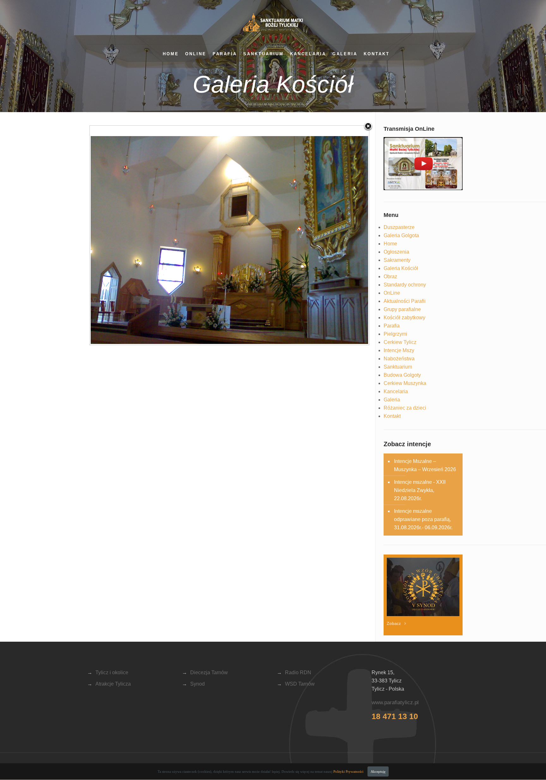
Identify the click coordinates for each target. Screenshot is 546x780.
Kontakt (377, 53)
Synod (197, 684)
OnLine (195, 53)
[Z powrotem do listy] (368, 126)
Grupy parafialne (402, 309)
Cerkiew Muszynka (405, 383)
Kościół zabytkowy (404, 317)
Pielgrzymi (395, 334)
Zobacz (394, 623)
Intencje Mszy (399, 350)
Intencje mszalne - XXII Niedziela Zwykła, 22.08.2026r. (420, 490)
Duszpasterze (399, 227)
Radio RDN (298, 672)
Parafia (225, 53)
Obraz (390, 276)
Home (171, 53)
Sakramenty (397, 260)
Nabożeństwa (399, 358)
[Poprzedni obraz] (138, 235)
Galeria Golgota (401, 235)
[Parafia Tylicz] (273, 22)
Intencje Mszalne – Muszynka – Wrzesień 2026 (425, 465)
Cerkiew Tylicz (400, 342)
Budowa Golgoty (402, 375)
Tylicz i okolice (111, 672)
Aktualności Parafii (405, 301)
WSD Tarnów (300, 684)
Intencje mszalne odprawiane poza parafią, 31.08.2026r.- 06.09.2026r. (423, 519)
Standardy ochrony (405, 284)
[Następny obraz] (320, 235)
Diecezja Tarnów (209, 672)
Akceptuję (378, 771)
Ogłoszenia (396, 252)
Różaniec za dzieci (405, 408)
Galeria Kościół (401, 268)
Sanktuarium (263, 53)
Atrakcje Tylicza (113, 684)
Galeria (344, 53)
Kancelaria (308, 53)
